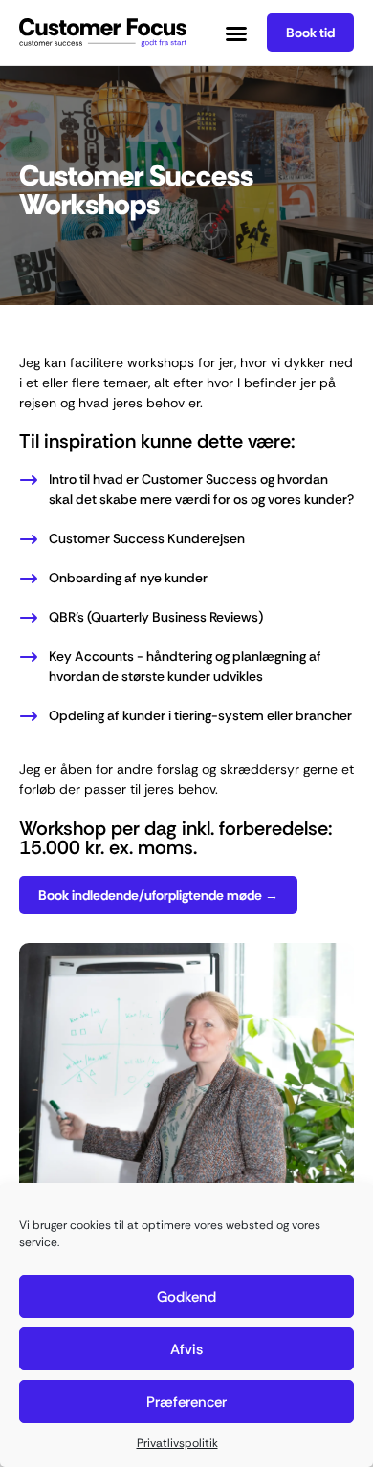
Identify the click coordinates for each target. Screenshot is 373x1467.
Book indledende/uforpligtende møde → (158, 895)
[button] (236, 33)
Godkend (186, 1296)
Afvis (186, 1349)
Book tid (310, 32)
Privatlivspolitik (177, 1443)
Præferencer (186, 1402)
